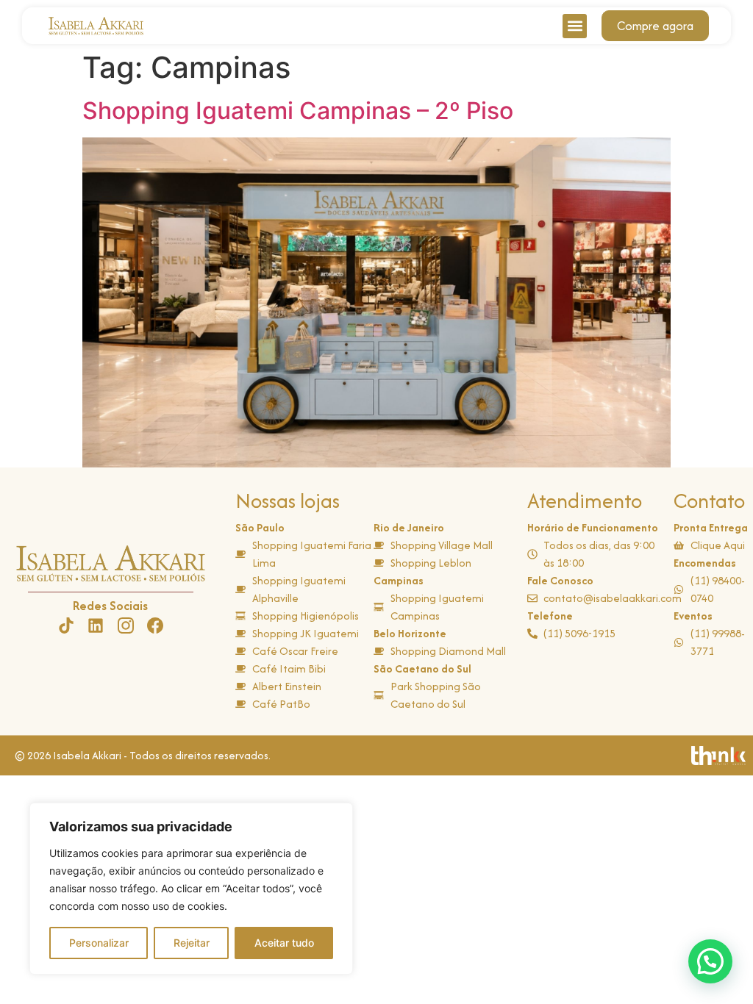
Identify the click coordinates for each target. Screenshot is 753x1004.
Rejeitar (192, 942)
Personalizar (99, 942)
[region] (191, 889)
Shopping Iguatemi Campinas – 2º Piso (297, 110)
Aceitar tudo (284, 942)
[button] (575, 26)
